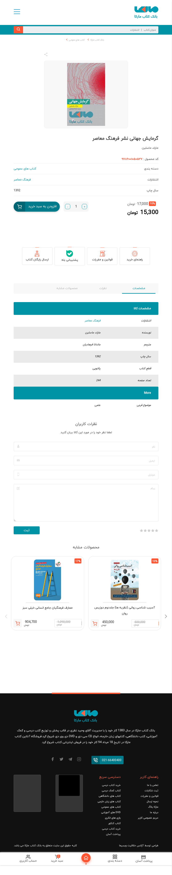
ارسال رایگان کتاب (37, 260)
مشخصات (139, 288)
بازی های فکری (113, 818)
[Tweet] (68, 55)
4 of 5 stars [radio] (145, 530)
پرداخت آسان (113, 834)
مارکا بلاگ (153, 807)
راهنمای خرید (135, 260)
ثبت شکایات (151, 790)
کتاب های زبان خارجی (109, 801)
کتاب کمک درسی (111, 790)
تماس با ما (152, 785)
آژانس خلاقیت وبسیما (131, 845)
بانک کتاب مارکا (97, 40)
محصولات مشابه (67, 288)
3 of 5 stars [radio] (149, 530)
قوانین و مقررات (102, 260)
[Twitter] (61, 760)
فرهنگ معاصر (92, 321)
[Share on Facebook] (53, 55)
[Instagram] (79, 760)
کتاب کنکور (114, 823)
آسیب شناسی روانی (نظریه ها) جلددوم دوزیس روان (124, 610)
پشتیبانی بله (69, 260)
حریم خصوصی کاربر (148, 818)
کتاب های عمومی (77, 40)
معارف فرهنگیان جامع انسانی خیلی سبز (47, 608)
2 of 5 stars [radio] (152, 530)
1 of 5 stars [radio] (156, 530)
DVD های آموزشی (111, 812)
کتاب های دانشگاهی (110, 796)
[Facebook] (53, 760)
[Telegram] (70, 760)
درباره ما (154, 812)
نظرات (103, 288)
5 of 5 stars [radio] (141, 530)
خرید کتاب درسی (111, 785)
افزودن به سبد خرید (42, 206)
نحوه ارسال (152, 801)
